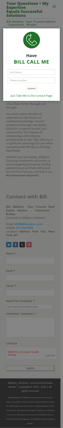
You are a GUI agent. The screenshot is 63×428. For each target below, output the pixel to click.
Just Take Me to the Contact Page (31, 96)
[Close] (61, 1)
